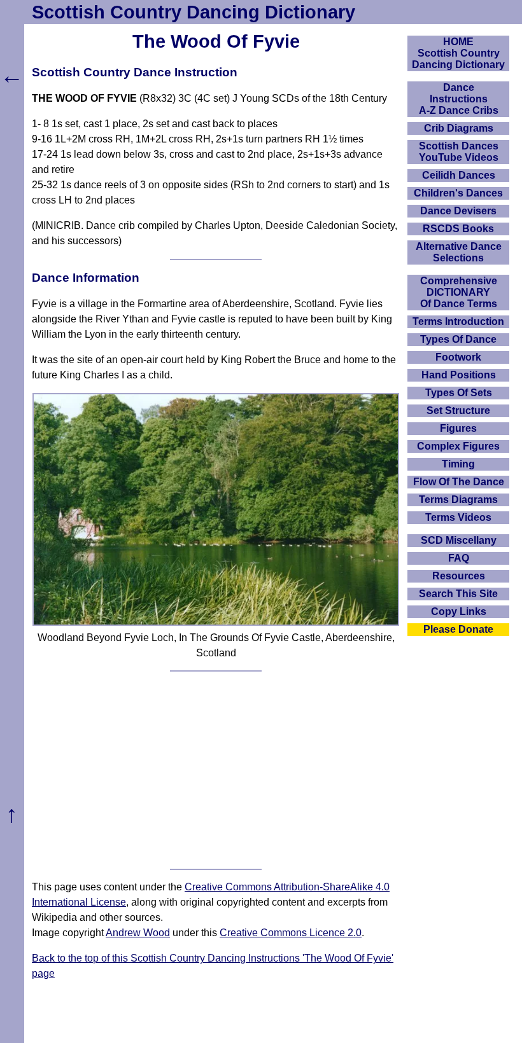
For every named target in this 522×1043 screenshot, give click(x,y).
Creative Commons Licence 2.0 (291, 932)
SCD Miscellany (459, 540)
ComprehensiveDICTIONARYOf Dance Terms (458, 292)
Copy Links (458, 611)
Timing (458, 464)
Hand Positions (458, 375)
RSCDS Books (458, 228)
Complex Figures (458, 446)
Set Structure (458, 410)
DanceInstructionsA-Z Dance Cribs (458, 99)
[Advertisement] (216, 770)
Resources (458, 575)
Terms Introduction (458, 321)
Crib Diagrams (458, 128)
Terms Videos (458, 517)
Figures (458, 428)
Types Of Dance (458, 339)
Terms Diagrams (458, 499)
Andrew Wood (138, 932)
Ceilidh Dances (458, 175)
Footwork (458, 357)
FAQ (458, 558)
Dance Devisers (458, 210)
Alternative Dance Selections (459, 252)
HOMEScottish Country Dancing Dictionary (458, 53)
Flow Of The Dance (458, 481)
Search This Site (458, 593)
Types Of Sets (458, 392)
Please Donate (458, 629)
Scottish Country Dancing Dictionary (193, 12)
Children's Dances (458, 193)
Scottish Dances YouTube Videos (458, 152)
